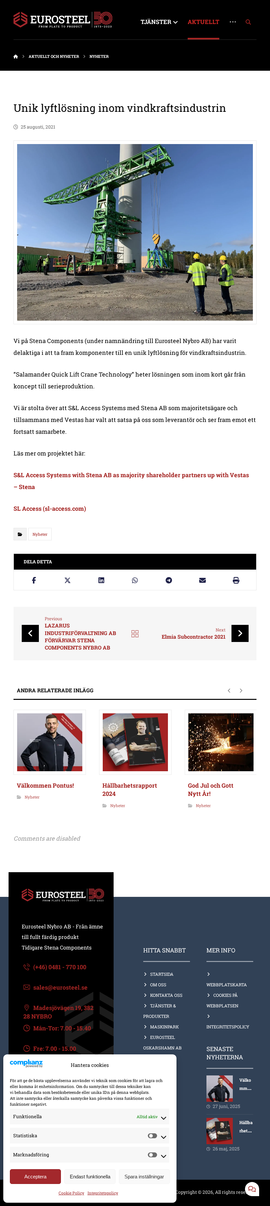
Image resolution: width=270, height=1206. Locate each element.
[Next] (241, 690)
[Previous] (229, 690)
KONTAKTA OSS (166, 995)
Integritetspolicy (103, 1192)
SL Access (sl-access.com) (50, 508)
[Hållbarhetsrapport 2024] (219, 1131)
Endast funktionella (90, 1176)
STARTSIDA (162, 974)
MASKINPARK (164, 1027)
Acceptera (35, 1176)
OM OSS (158, 985)
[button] (248, 22)
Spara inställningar (144, 1176)
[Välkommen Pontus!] (219, 1088)
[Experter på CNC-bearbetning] (63, 20)
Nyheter (40, 534)
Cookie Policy (71, 1192)
